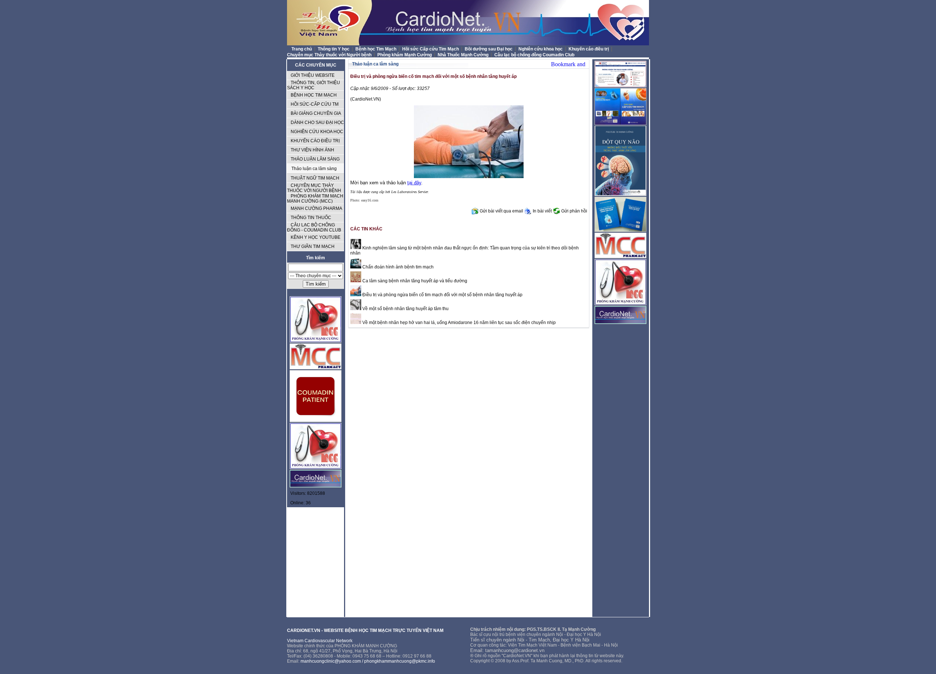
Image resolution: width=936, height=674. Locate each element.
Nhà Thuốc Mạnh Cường (464, 54)
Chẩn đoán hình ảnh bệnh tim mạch (397, 267)
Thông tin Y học (334, 49)
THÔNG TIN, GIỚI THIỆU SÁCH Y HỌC (313, 85)
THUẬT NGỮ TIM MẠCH (315, 178)
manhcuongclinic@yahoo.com (331, 661)
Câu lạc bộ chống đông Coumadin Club (534, 54)
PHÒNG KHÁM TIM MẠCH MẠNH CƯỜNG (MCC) (315, 198)
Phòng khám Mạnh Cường (405, 54)
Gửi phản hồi (574, 211)
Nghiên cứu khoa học (541, 49)
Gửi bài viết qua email (501, 211)
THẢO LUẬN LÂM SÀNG (315, 159)
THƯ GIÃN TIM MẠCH (313, 246)
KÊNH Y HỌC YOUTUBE (315, 237)
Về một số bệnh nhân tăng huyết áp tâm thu (405, 308)
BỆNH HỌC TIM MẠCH (314, 95)
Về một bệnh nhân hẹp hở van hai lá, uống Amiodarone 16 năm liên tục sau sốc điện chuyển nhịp (458, 322)
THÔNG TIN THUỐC (311, 217)
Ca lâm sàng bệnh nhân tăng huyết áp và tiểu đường (414, 280)
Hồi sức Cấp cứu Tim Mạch (431, 49)
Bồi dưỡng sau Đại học (489, 49)
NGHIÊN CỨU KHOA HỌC (317, 131)
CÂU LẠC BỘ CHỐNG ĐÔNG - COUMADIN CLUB (314, 227)
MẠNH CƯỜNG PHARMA (316, 208)
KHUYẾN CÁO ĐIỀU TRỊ (315, 140)
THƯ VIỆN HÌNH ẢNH (312, 150)
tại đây (414, 182)
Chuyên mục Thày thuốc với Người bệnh (330, 54)
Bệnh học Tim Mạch (376, 49)
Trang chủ (301, 49)
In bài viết (542, 211)
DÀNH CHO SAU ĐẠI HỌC (317, 122)
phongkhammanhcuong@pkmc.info (399, 661)
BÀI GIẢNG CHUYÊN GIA (316, 113)
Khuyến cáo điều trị (589, 49)
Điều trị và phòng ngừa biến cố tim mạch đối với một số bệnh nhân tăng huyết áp (441, 294)
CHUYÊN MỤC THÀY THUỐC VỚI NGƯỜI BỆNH (314, 188)
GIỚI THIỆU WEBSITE (313, 75)
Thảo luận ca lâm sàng (314, 168)
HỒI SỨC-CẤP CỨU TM (315, 104)
